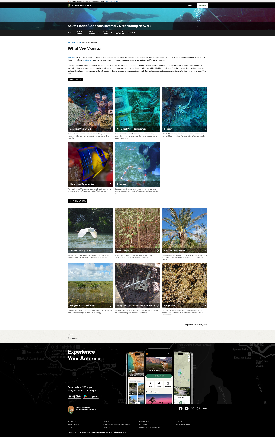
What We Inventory (92, 32)
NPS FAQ (107, 427)
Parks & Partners (79, 32)
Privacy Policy (73, 424)
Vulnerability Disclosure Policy (150, 427)
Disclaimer (143, 424)
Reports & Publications (119, 32)
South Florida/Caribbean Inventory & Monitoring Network (109, 25)
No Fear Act (144, 421)
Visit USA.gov (120, 432)
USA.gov (178, 421)
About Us (131, 33)
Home (70, 33)
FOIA (70, 427)
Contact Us (74, 338)
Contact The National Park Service (116, 424)
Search (190, 5)
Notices (106, 421)
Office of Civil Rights (183, 424)
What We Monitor (105, 32)
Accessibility (72, 421)
